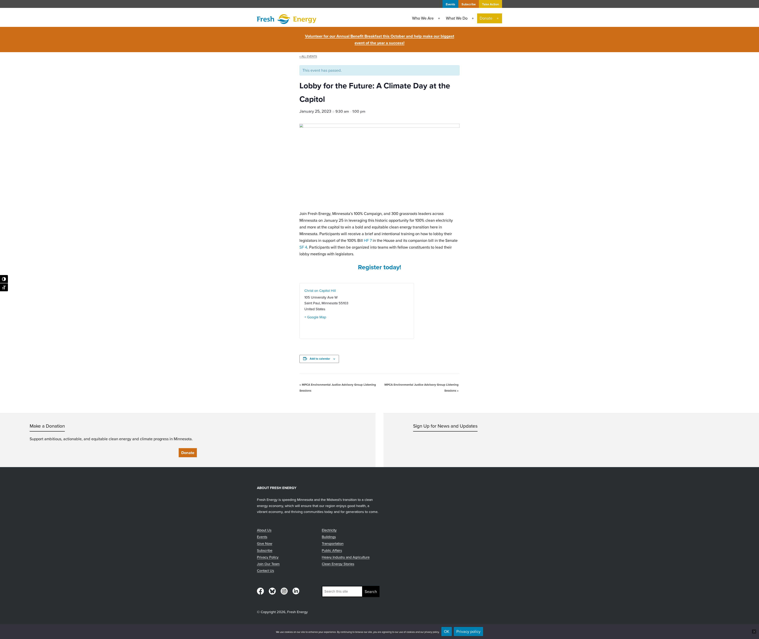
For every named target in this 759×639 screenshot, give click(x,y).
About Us (264, 530)
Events (450, 4)
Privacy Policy (267, 557)
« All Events (308, 56)
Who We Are (423, 18)
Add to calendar (320, 359)
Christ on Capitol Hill (320, 290)
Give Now (264, 543)
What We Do (456, 18)
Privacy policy (468, 631)
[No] (754, 631)
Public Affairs (332, 550)
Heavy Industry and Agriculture (346, 557)
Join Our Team (268, 563)
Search (371, 592)
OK (446, 631)
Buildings (329, 536)
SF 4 (303, 247)
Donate (486, 18)
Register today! (379, 267)
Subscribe (469, 4)
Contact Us (265, 570)
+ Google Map (315, 317)
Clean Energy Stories (338, 563)
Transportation (333, 543)
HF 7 (368, 240)
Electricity (329, 530)
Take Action (490, 4)
